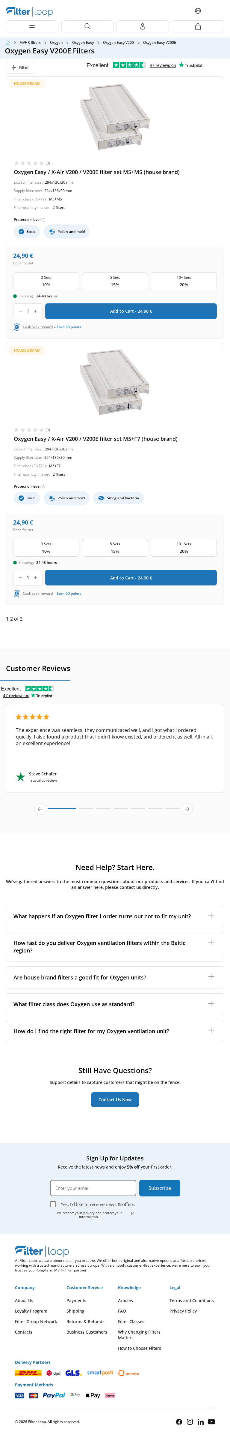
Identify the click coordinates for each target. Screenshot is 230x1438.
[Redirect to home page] (7, 42)
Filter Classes (131, 1321)
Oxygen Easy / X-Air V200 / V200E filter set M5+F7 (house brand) (96, 438)
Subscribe (160, 1188)
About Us (24, 1300)
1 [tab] (62, 811)
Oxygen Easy (83, 42)
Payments (76, 1300)
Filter (24, 67)
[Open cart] (198, 26)
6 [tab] (155, 811)
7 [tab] (172, 811)
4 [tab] (121, 811)
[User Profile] (142, 26)
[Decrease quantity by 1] (20, 311)
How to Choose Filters (139, 1348)
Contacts (23, 1332)
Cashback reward (38, 327)
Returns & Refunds (85, 1321)
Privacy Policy (183, 1311)
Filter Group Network (36, 1321)
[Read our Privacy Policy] (132, 1213)
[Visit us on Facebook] (179, 1421)
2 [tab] (86, 811)
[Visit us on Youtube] (211, 1421)
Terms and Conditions (192, 1300)
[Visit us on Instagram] (189, 1421)
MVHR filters (30, 42)
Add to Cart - (131, 311)
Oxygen (56, 42)
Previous (40, 809)
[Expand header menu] (32, 26)
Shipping (75, 1311)
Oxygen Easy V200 (118, 42)
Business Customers (86, 1332)
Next (187, 809)
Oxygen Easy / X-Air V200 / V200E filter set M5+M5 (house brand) (97, 172)
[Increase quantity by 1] (35, 311)
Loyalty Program (31, 1311)
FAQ (122, 1311)
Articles (125, 1300)
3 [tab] (103, 811)
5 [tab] (138, 811)
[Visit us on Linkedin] (200, 1421)
